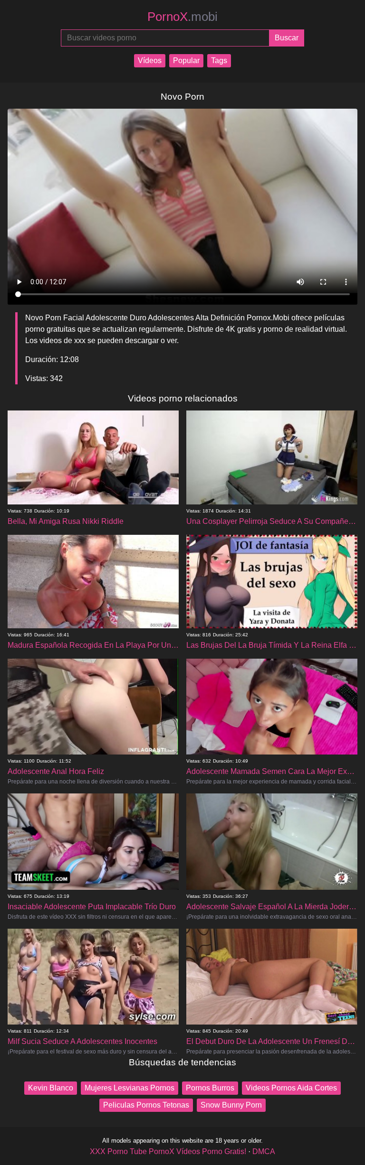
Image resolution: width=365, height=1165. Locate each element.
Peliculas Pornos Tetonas (146, 1105)
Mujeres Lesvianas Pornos (129, 1088)
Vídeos (150, 60)
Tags (219, 60)
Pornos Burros (210, 1088)
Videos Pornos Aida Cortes (291, 1088)
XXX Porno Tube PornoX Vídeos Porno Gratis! (168, 1151)
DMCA (263, 1151)
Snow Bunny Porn (231, 1105)
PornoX (182, 16)
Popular (186, 60)
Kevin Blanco (50, 1088)
